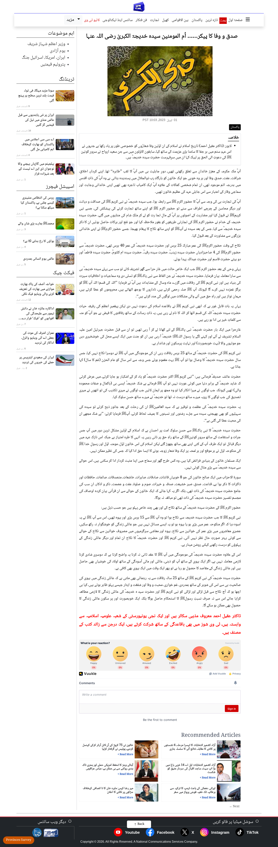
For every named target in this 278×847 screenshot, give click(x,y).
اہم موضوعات (61, 33)
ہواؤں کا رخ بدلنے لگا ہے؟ (38, 241)
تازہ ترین (211, 20)
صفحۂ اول (235, 20)
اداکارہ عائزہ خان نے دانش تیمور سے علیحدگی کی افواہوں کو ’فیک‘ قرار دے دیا (37, 313)
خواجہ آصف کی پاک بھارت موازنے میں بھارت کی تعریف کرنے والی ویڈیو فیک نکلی (36, 289)
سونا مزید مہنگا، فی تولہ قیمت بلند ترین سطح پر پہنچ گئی (36, 95)
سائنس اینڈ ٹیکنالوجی (118, 20)
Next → (234, 806)
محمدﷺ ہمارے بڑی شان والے (36, 223)
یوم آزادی (57, 51)
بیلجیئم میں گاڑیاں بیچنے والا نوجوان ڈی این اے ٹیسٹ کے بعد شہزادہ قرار (36, 169)
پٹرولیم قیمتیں (52, 64)
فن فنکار (141, 20)
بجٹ (223, 20)
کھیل (165, 20)
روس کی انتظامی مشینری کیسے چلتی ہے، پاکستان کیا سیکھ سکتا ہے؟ (37, 202)
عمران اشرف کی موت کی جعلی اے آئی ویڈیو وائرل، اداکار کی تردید (37, 338)
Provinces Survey (18, 840)
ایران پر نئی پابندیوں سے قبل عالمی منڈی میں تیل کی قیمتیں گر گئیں (36, 120)
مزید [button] (71, 20)
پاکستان (197, 20)
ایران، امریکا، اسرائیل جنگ (43, 58)
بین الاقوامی (180, 20)
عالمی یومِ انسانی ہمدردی (38, 258)
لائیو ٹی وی (91, 20)
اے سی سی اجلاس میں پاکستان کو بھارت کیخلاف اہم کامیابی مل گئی (38, 144)
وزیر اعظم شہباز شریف (46, 44)
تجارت (154, 20)
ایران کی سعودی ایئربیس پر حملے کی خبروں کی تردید (36, 360)
